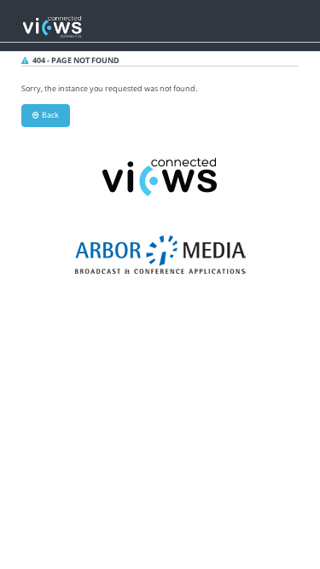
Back (48, 114)
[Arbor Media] (160, 253)
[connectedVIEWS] (160, 176)
